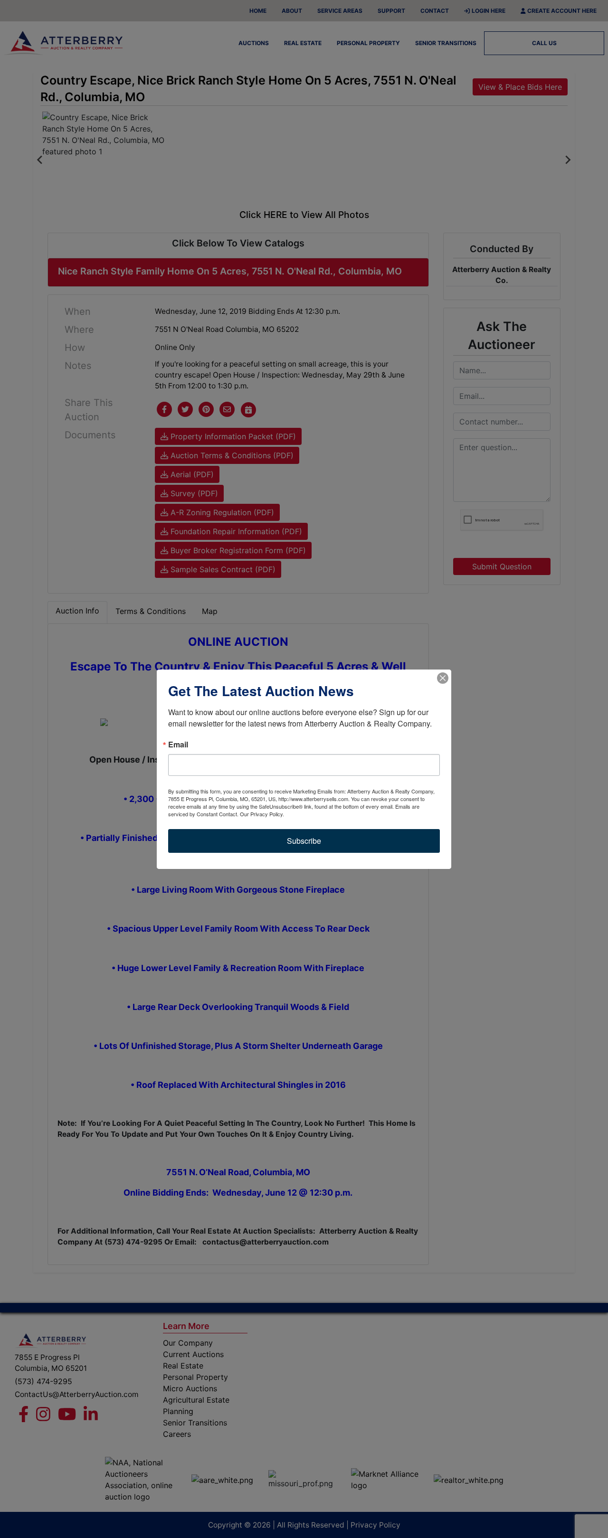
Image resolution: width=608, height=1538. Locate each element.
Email (178, 744)
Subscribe (304, 840)
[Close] (442, 678)
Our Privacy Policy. (262, 814)
